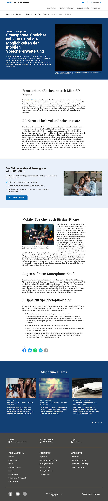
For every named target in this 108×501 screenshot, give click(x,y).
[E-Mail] (41, 350)
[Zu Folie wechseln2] (96, 422)
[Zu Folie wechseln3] (98, 422)
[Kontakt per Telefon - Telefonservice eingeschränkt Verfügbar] (86, 2)
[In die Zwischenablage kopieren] (46, 350)
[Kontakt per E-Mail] (83, 2)
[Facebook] (24, 350)
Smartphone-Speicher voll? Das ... (61, 14)
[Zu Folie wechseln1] (95, 422)
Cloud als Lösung (30, 100)
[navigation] (54, 440)
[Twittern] (30, 350)
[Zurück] (92, 422)
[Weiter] (101, 422)
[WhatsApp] (35, 350)
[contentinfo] (91, 494)
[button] (96, 2)
